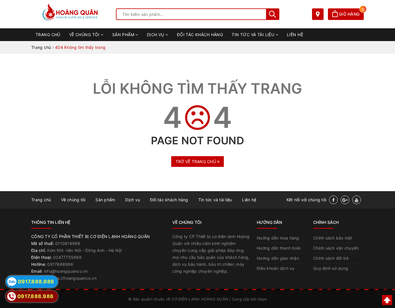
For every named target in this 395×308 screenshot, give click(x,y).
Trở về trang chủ (196, 161)
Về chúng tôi (85, 34)
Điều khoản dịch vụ (275, 268)
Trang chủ (48, 34)
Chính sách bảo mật (332, 237)
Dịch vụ (156, 34)
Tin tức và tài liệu (253, 34)
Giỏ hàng (351, 14)
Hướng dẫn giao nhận (278, 258)
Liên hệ (295, 34)
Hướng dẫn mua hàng (278, 237)
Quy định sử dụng (330, 268)
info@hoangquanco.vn (66, 271)
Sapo (262, 299)
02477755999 (67, 257)
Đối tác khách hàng (200, 34)
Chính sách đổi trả (331, 258)
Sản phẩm (124, 34)
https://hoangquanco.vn (73, 278)
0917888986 (60, 264)
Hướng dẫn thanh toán (279, 248)
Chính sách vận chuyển (336, 248)
